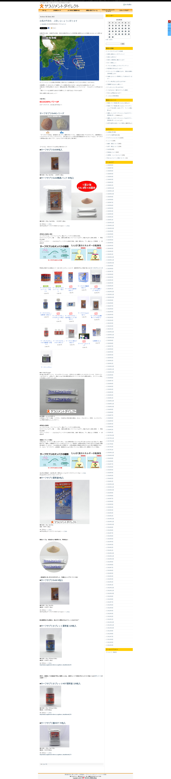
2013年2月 (110, 582)
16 (112, 31)
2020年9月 (110, 340)
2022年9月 (110, 300)
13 (125, 28)
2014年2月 (110, 547)
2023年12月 (110, 257)
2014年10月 (110, 524)
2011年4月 (110, 645)
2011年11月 (110, 625)
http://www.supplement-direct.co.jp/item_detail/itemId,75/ (55, 714)
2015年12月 (110, 484)
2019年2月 (110, 395)
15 (109, 31)
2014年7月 (110, 533)
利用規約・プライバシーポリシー (88, 774)
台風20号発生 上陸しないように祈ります (58, 21)
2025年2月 (110, 217)
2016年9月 (110, 458)
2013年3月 (110, 579)
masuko (44, 24)
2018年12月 (110, 401)
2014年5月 (110, 539)
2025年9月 (110, 196)
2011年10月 (110, 628)
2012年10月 (110, 593)
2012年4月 (110, 610)
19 (122, 31)
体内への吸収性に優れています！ (116, 60)
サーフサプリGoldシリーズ (52, 113)
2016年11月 (110, 452)
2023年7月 (110, 271)
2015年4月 (110, 507)
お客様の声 (110, 132)
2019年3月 (110, 392)
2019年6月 (110, 383)
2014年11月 (110, 521)
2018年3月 (110, 426)
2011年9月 (110, 631)
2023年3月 (110, 283)
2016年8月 (110, 461)
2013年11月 (110, 556)
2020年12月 (110, 332)
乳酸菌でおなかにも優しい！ (115, 84)
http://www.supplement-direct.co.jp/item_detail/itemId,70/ (55, 665)
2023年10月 (110, 263)
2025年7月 (110, 202)
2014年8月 (110, 530)
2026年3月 (110, 179)
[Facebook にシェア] (48, 28)
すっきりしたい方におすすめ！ (115, 87)
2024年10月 (110, 228)
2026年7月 (110, 168)
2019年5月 (110, 386)
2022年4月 (110, 314)
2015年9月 (110, 493)
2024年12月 (110, 222)
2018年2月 (110, 429)
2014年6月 (110, 536)
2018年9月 (110, 409)
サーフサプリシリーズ (97, 268)
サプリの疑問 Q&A (112, 135)
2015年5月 (110, 504)
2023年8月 (110, 268)
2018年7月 (110, 415)
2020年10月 (110, 337)
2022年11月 (110, 294)
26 (122, 34)
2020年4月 (110, 355)
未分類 (109, 149)
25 (119, 34)
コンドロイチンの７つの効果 (115, 51)
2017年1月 (110, 449)
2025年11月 (110, 191)
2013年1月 (110, 585)
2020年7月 (110, 346)
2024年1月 (110, 254)
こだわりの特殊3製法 (113, 96)
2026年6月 (110, 171)
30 (112, 37)
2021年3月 (110, 323)
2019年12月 (110, 366)
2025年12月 (110, 188)
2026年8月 (110, 165)
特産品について (111, 152)
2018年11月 (110, 403)
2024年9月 (110, 231)
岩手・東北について (112, 146)
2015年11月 (110, 487)
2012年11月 (110, 590)
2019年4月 (110, 389)
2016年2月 (110, 478)
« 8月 (106, 39)
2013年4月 (110, 576)
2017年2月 (110, 447)
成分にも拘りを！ (112, 57)
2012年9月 (110, 596)
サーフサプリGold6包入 (51, 149)
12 (122, 28)
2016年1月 (110, 481)
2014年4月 (110, 541)
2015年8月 (110, 495)
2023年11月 (110, 260)
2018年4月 (110, 424)
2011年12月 (110, 622)
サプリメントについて (113, 138)
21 (129, 31)
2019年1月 (110, 398)
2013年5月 (110, 573)
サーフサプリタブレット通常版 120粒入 (58, 626)
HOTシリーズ (98, 676)
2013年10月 (110, 559)
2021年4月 (110, 320)
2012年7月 (110, 602)
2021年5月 (110, 317)
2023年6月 (110, 274)
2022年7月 (110, 306)
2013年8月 (110, 564)
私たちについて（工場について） (116, 158)
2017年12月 (110, 435)
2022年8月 (110, 303)
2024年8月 (110, 234)
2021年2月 (110, 326)
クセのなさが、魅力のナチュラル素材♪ (117, 90)
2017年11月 (110, 438)
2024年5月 (110, 242)
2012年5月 (110, 608)
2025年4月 (110, 211)
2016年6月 (110, 467)
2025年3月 (110, 214)
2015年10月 (110, 490)
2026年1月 (110, 185)
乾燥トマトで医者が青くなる (115, 103)
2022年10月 (110, 297)
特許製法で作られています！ (115, 68)
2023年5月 (110, 277)
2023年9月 (110, 265)
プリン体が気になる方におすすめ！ (116, 81)
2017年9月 (110, 444)
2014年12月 (110, 518)
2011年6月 (110, 639)
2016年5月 (110, 470)
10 (116, 28)
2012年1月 (110, 619)
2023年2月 (110, 286)
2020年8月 (110, 343)
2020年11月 (110, 334)
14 (129, 28)
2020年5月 (110, 352)
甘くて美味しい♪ (111, 62)
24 (116, 34)
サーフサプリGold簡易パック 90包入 (57, 178)
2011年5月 (110, 642)
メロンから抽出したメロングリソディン (118, 65)
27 (125, 34)
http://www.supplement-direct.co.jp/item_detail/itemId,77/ (55, 754)
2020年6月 (110, 349)
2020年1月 (110, 363)
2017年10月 (110, 441)
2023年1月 (110, 288)
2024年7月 (110, 237)
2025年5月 (110, 208)
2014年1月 (110, 550)
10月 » (111, 39)
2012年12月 (110, 587)
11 (119, 28)
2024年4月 (110, 245)
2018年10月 (110, 406)
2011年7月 (110, 636)
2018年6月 (110, 418)
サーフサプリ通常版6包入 (52, 478)
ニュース (44, 764)
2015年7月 (110, 498)
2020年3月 (110, 357)
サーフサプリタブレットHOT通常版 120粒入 (61, 683)
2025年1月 (110, 219)
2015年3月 (110, 510)
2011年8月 (110, 633)
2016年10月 (110, 455)
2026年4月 (110, 176)
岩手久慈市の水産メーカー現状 (115, 123)
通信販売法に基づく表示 (71, 774)
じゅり (118, 120)
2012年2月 (110, 616)
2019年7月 (110, 380)
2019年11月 (110, 369)
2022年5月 (110, 311)
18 (119, 31)
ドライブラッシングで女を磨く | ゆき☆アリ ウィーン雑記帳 (119, 108)
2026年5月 (110, 173)
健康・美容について (112, 143)
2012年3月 (110, 613)
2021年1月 (110, 329)
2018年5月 (110, 421)
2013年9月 (110, 562)
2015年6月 (110, 501)
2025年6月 (110, 205)
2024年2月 (110, 251)
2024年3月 (110, 248)
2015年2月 (110, 513)
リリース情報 (102, 774)
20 (125, 31)
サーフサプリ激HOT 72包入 (53, 723)
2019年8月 (110, 378)
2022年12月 (110, 291)
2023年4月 (110, 280)
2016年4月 (110, 472)
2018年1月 (110, 432)
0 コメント (63, 24)
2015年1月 (110, 516)
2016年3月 (110, 475)
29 (109, 37)
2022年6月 (110, 309)
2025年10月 (110, 194)
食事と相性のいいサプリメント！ (116, 54)
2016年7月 (110, 464)
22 (109, 34)
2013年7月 (110, 567)
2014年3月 (110, 544)
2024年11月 (110, 225)
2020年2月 (110, 360)
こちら (50, 224)
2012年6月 (110, 605)
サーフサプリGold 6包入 (52, 580)
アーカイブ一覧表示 (111, 652)
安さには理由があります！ (114, 93)
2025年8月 (110, 199)
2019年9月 (110, 375)
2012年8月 (110, 599)
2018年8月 (110, 412)
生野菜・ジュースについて (114, 155)
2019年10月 (110, 372)
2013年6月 (110, 570)
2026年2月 (110, 182)
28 (129, 34)
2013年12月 (110, 553)
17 (116, 31)
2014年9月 (110, 527)
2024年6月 (110, 240)
